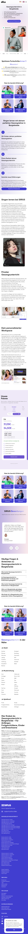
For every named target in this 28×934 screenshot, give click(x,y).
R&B (15, 678)
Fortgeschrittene (5, 704)
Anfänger (16, 706)
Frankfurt (3, 659)
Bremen (3, 665)
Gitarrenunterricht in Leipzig (7, 853)
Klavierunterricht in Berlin (6, 838)
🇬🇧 (24, 2)
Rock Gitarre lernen (5, 862)
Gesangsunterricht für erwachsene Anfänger (10, 826)
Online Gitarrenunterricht (6, 857)
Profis (2, 702)
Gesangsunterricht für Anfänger (8, 825)
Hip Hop (3, 688)
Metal (15, 682)
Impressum (3, 886)
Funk (2, 690)
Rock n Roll (16, 676)
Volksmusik (16, 674)
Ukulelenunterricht (5, 872)
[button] (26, 2)
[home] (4, 2)
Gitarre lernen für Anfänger (7, 858)
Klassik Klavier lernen (5, 846)
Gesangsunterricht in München (7, 822)
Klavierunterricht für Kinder (6, 845)
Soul (2, 674)
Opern (2, 680)
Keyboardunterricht (5, 870)
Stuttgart (16, 651)
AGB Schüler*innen (5, 898)
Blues (2, 692)
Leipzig (3, 657)
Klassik (2, 684)
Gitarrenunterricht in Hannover (7, 854)
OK (14, 929)
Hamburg (3, 661)
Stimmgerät (3, 893)
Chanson (3, 694)
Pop (15, 680)
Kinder (15, 702)
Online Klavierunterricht (6, 841)
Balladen (16, 694)
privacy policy (16, 926)
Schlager (3, 676)
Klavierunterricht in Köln (6, 837)
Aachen (3, 651)
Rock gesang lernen (5, 833)
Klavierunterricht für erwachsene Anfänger (10, 843)
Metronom (3, 894)
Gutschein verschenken (6, 897)
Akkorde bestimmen (5, 906)
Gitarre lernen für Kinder (6, 861)
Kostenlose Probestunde (14, 21)
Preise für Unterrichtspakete (7, 896)
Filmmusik (16, 690)
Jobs (2, 882)
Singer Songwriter (5, 869)
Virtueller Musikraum (5, 881)
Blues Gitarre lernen (5, 864)
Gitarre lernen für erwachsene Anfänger (9, 860)
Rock (2, 678)
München (3, 655)
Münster (3, 653)
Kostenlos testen (14, 456)
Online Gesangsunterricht (6, 823)
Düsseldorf (3, 663)
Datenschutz (4, 885)
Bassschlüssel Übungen (6, 909)
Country (16, 692)
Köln (15, 657)
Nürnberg (16, 653)
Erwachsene (4, 706)
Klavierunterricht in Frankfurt (7, 839)
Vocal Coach (4, 873)
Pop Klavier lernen (5, 849)
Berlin (15, 663)
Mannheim (16, 655)
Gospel (16, 688)
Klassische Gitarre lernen (6, 865)
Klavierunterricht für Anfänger (7, 842)
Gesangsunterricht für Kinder (7, 829)
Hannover (16, 659)
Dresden (16, 661)
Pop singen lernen (5, 830)
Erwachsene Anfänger (19, 704)
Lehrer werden (4, 884)
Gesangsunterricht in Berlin (7, 819)
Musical (3, 682)
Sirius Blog (3, 900)
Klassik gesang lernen (5, 831)
